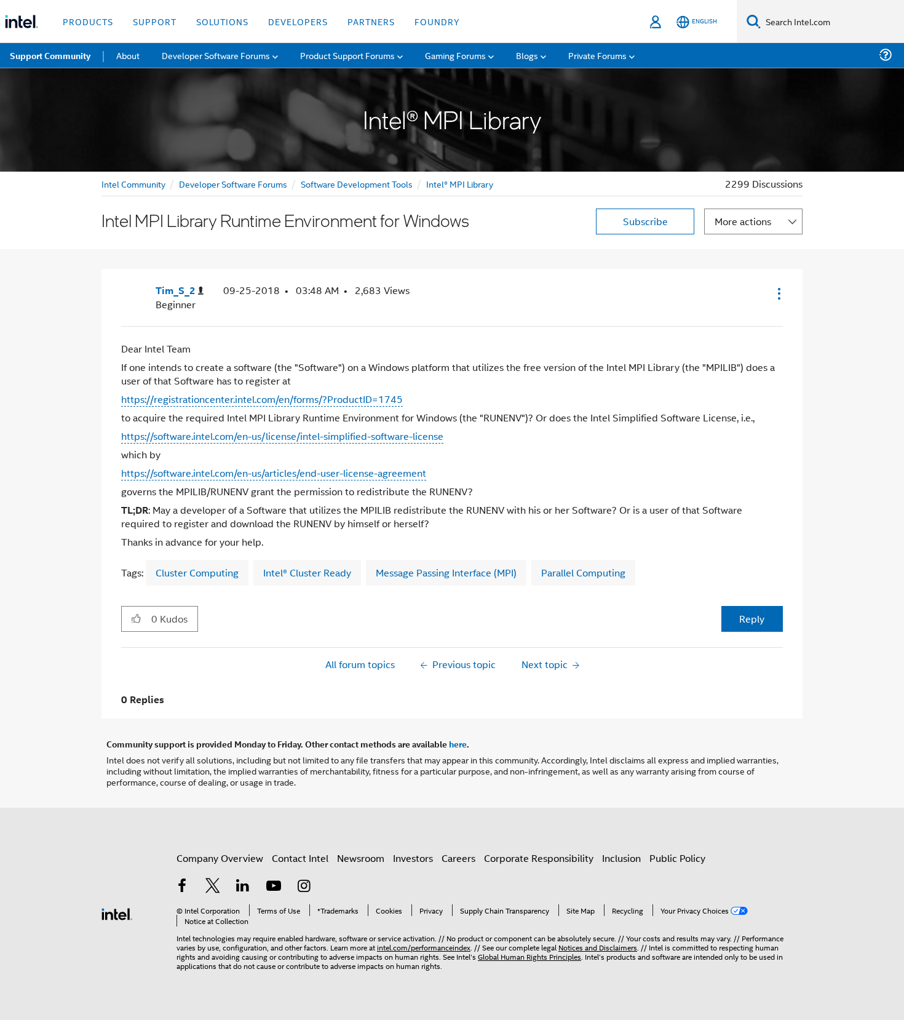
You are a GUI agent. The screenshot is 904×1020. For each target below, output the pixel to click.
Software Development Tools (357, 183)
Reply (751, 619)
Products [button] (88, 21)
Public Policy (677, 858)
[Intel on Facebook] (182, 887)
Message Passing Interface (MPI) (446, 572)
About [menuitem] (128, 55)
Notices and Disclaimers (597, 947)
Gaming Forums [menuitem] (455, 55)
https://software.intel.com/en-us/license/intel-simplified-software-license (282, 436)
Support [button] (154, 21)
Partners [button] (371, 21)
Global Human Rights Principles (529, 956)
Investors (413, 858)
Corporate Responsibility (538, 858)
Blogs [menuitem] (527, 55)
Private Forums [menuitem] (597, 55)
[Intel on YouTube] (273, 887)
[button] (778, 293)
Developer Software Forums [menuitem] (216, 55)
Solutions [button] (222, 21)
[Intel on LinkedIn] (242, 887)
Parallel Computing (583, 572)
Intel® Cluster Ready (307, 572)
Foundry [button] (437, 21)
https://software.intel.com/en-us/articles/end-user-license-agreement (273, 473)
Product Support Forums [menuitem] (347, 55)
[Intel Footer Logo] (116, 913)
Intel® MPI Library (459, 183)
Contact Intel (300, 858)
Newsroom (360, 858)
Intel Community (133, 183)
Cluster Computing (197, 572)
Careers (458, 858)
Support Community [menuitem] (50, 55)
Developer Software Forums (233, 183)
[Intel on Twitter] (212, 887)
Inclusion (621, 858)
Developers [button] (298, 21)
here (458, 744)
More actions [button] (743, 221)
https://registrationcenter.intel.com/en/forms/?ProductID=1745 (262, 399)
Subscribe (645, 221)
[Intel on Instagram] (303, 887)
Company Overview (219, 858)
